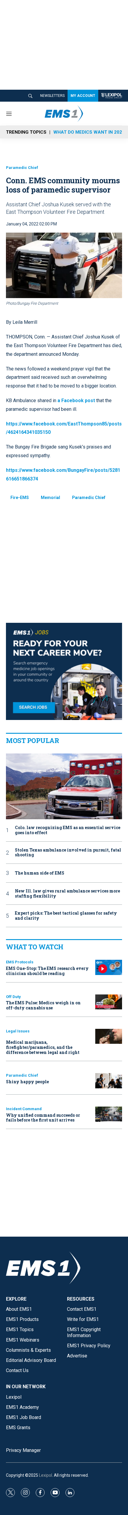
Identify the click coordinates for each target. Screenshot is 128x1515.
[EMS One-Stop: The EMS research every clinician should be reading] (108, 967)
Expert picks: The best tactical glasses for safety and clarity (66, 916)
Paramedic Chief (22, 167)
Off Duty (13, 996)
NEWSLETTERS (52, 96)
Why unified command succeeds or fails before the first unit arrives (43, 1117)
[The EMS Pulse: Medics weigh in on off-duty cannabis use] (108, 1002)
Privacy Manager (23, 1450)
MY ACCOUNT (83, 96)
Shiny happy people (27, 1081)
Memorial (50, 497)
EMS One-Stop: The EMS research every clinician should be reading (47, 970)
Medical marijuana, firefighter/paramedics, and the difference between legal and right (42, 1047)
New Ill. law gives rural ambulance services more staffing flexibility (67, 894)
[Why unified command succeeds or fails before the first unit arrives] (108, 1114)
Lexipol (45, 1475)
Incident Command (24, 1109)
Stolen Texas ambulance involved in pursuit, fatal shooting (68, 853)
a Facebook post (76, 400)
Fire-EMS (19, 497)
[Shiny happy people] (108, 1080)
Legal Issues (17, 1031)
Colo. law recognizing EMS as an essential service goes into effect (67, 830)
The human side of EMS (39, 873)
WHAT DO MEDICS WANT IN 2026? (90, 132)
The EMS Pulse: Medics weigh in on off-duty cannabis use (43, 1005)
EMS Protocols (19, 962)
